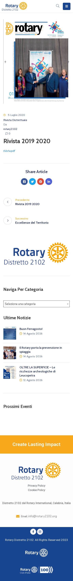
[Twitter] (32, 181)
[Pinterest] (40, 181)
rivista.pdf (9, 151)
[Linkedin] (48, 181)
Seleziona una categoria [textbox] (20, 304)
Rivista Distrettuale (15, 120)
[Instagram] (40, 532)
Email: (39, 516)
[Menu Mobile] (66, 6)
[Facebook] (24, 181)
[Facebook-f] (33, 532)
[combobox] (36, 303)
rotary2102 (10, 129)
